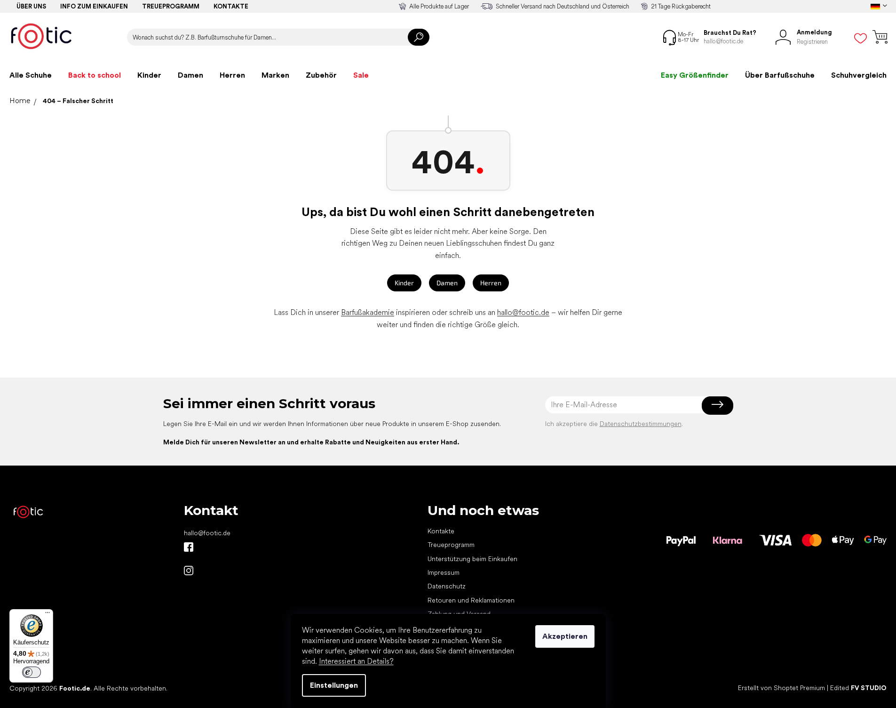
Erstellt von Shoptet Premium (781, 688)
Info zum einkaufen (94, 6)
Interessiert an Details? (356, 661)
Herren (490, 283)
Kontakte (231, 6)
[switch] (31, 672)
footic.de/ (188, 570)
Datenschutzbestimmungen (641, 423)
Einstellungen (334, 685)
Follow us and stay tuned (188, 547)
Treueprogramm (170, 6)
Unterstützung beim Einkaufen (472, 559)
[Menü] (47, 614)
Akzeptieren (564, 636)
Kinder (404, 283)
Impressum (444, 572)
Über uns (31, 6)
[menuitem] (30, 75)
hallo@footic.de (523, 312)
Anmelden (717, 404)
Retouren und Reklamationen (471, 600)
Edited (858, 688)
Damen (447, 283)
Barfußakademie (367, 312)
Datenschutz (447, 586)
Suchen (418, 37)
